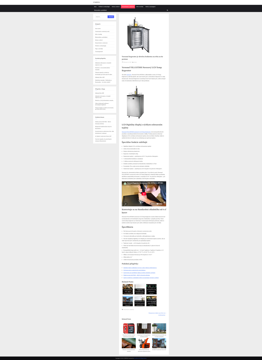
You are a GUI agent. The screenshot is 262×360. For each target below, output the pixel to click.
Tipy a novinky (99, 48)
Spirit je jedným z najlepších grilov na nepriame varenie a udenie (141, 277)
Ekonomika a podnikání (100, 10)
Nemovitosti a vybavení (128, 6)
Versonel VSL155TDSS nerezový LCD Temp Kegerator (136, 132)
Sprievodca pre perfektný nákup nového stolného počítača (139, 272)
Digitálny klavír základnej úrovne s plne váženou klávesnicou (140, 267)
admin (135, 62)
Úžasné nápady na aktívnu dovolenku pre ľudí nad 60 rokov (104, 108)
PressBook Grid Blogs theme (140, 358)
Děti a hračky (139, 6)
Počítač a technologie (104, 6)
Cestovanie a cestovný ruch (102, 31)
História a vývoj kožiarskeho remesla (104, 100)
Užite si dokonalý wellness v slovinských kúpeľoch (102, 104)
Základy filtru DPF (100, 77)
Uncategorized (99, 51)
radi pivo (129, 74)
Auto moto (98, 28)
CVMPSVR (96, 2)
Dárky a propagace (150, 6)
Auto (95, 6)
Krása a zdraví (116, 6)
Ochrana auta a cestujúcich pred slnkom (134, 270)
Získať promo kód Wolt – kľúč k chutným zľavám (136, 275)
